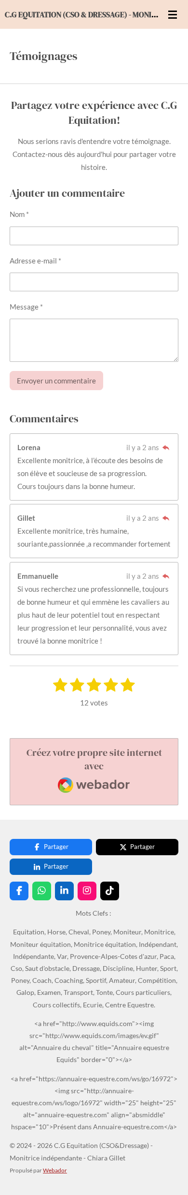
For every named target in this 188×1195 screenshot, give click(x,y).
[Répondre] (166, 447)
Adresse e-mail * (35, 260)
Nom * (19, 214)
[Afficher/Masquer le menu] (172, 14)
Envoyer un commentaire (56, 380)
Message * (26, 306)
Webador (55, 1170)
